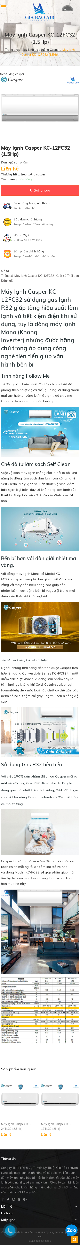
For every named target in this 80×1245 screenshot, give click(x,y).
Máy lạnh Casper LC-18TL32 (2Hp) (56, 1126)
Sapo (48, 1240)
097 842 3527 (33, 240)
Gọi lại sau (41, 190)
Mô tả (5, 271)
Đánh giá (7, 281)
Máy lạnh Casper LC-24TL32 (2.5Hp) (16, 1126)
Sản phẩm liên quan (19, 1069)
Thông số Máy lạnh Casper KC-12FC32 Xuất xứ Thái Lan (40, 276)
